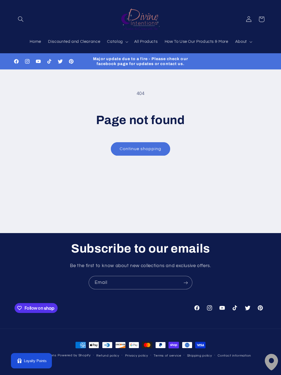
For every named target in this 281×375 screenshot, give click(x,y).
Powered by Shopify (74, 355)
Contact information (234, 355)
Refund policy (107, 355)
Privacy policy (136, 355)
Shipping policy (199, 355)
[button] (21, 19)
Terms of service (167, 355)
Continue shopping (141, 149)
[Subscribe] (185, 282)
